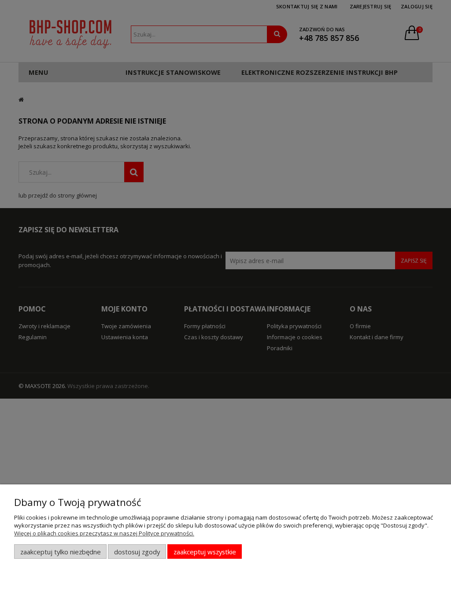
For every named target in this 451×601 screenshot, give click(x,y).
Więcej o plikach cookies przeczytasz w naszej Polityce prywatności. (104, 533)
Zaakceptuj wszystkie (205, 551)
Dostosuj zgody (137, 551)
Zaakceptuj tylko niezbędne (60, 551)
